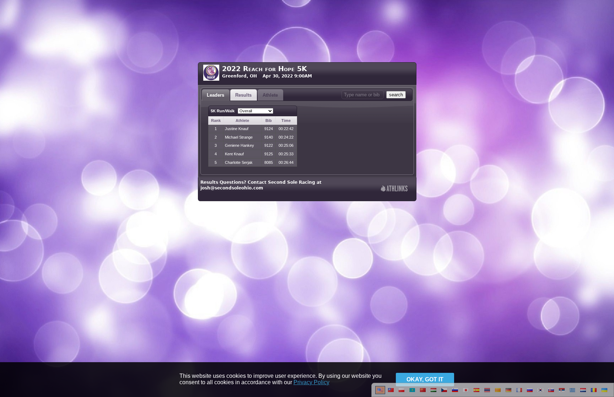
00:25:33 (286, 154)
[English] (380, 393)
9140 (268, 137)
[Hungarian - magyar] (433, 393)
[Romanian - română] (594, 393)
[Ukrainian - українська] (604, 393)
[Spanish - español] (476, 393)
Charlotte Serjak (239, 162)
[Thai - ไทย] (487, 393)
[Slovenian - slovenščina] (455, 393)
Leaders (215, 95)
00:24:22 (286, 137)
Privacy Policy (311, 382)
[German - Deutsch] (508, 393)
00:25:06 (286, 145)
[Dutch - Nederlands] (583, 393)
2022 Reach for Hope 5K (264, 69)
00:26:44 (286, 162)
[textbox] (362, 94)
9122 (268, 145)
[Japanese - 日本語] (466, 393)
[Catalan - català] (498, 393)
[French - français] (519, 393)
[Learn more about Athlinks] (394, 189)
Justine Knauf (236, 129)
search (396, 94)
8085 (268, 162)
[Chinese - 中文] (391, 393)
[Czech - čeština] (444, 393)
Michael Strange (239, 137)
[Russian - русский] (530, 393)
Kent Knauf (234, 154)
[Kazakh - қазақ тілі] (412, 393)
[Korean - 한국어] (540, 393)
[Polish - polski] (401, 393)
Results (243, 95)
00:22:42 (286, 129)
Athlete (270, 95)
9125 (268, 154)
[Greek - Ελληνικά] (572, 393)
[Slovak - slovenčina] (551, 393)
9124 (268, 129)
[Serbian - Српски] (562, 393)
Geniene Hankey (239, 145)
